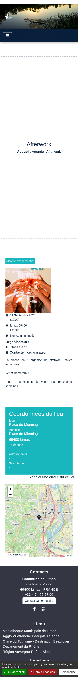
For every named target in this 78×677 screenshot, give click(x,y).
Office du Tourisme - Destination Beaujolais (36, 641)
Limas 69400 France (16, 327)
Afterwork (53, 151)
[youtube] (43, 609)
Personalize (68, 672)
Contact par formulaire (39, 600)
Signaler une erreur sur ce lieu (51, 477)
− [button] (10, 494)
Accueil (23, 151)
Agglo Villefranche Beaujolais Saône (31, 636)
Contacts (39, 571)
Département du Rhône (21, 646)
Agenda (38, 151)
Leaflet (69, 555)
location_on (37, 516)
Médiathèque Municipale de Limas (29, 631)
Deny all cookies (44, 672)
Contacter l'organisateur (28, 352)
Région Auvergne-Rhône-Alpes (27, 652)
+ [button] (10, 489)
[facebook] (34, 609)
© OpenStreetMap (17, 554)
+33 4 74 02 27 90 (39, 594)
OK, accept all (15, 672)
